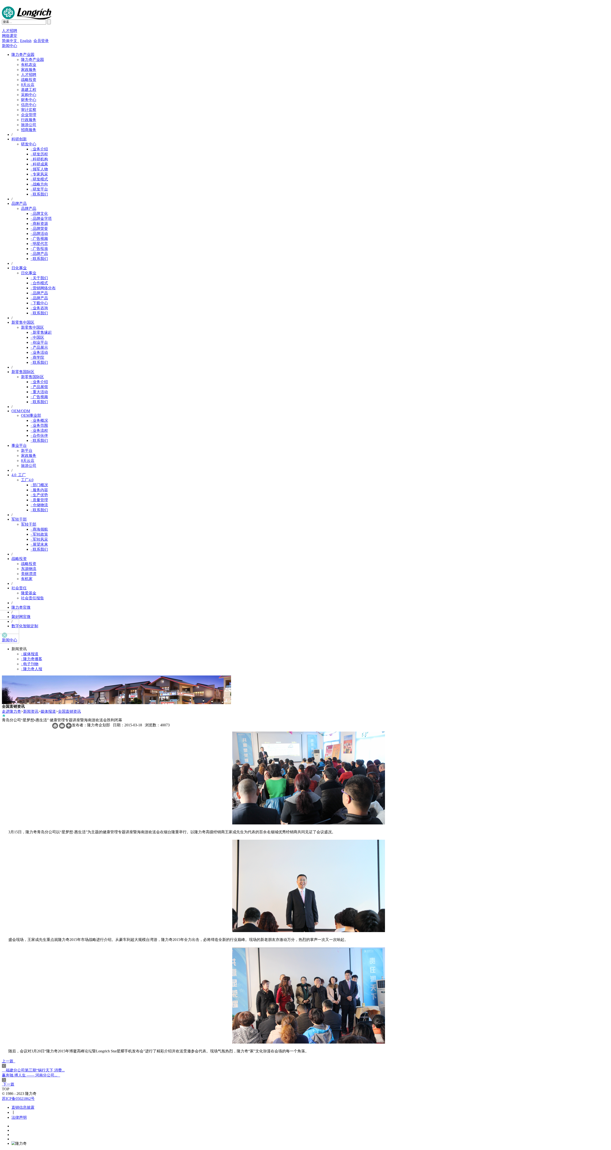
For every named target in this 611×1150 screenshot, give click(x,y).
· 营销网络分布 (43, 288)
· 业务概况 (39, 420)
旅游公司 (28, 125)
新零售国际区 (22, 372)
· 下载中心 (39, 303)
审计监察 (28, 110)
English (26, 41)
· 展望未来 (39, 544)
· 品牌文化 (39, 213)
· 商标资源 (39, 224)
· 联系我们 (39, 194)
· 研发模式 (39, 179)
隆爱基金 (28, 593)
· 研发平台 (39, 189)
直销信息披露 (22, 1107)
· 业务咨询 (39, 308)
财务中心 (28, 100)
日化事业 (19, 268)
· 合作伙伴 (39, 435)
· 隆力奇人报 (31, 669)
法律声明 (19, 1117)
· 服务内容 (39, 490)
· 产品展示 (39, 347)
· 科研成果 (39, 164)
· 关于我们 (39, 278)
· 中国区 (37, 337)
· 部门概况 (39, 485)
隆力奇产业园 (22, 55)
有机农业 (28, 65)
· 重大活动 (39, 392)
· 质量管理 (39, 500)
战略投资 (28, 80)
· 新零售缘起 (41, 332)
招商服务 (28, 130)
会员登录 (41, 41)
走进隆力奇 (11, 711)
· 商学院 (37, 357)
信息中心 (28, 105)
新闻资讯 (30, 711)
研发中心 (28, 144)
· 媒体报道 (29, 654)
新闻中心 (9, 46)
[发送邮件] (62, 727)
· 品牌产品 (39, 254)
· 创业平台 (39, 342)
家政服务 (28, 70)
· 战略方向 (39, 184)
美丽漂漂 (28, 574)
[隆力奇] (27, 18)
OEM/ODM (20, 411)
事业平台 (19, 445)
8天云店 (27, 85)
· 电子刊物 (29, 664)
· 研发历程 (39, 154)
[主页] (4, 716)
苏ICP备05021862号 (18, 1099)
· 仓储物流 (39, 505)
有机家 (26, 579)
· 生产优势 (39, 495)
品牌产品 (19, 203)
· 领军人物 (39, 169)
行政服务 (28, 120)
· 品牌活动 (39, 234)
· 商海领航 (39, 529)
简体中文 (10, 41)
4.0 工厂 (18, 475)
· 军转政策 (39, 534)
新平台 (26, 450)
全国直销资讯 (69, 711)
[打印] (55, 727)
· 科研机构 (39, 159)
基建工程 (28, 90)
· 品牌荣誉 (39, 229)
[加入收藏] (69, 727)
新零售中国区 (22, 322)
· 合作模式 (39, 283)
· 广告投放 (39, 249)
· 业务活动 (39, 352)
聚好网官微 (21, 617)
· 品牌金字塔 (41, 218)
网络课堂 (9, 36)
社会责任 (19, 588)
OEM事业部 (31, 415)
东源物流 (28, 569)
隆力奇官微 (21, 607)
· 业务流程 (39, 430)
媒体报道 (48, 711)
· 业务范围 (39, 425)
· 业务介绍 (39, 149)
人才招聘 (9, 31)
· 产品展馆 (39, 387)
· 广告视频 (39, 239)
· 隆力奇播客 (31, 659)
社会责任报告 (32, 598)
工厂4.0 (27, 480)
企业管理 (28, 115)
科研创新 (19, 139)
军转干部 (19, 519)
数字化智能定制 (24, 626)
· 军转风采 (39, 539)
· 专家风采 (39, 174)
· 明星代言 (39, 244)
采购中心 (28, 95)
